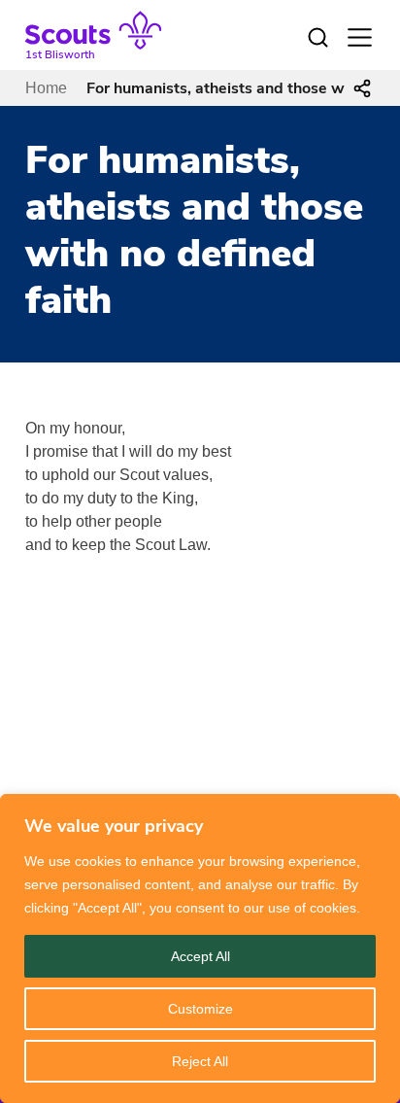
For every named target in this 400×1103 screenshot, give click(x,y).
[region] (200, 948)
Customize (200, 1009)
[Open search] (317, 38)
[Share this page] (362, 88)
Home (46, 88)
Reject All (200, 1061)
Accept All (200, 956)
